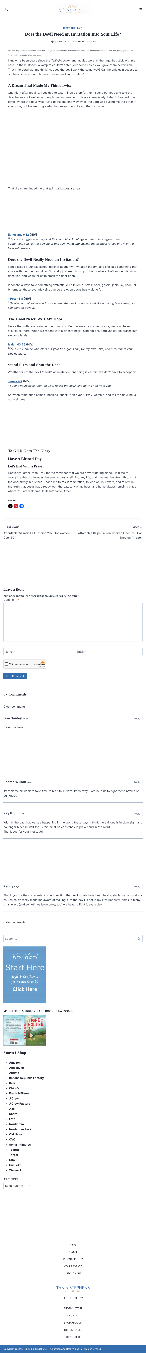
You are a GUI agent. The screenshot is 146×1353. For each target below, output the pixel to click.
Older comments (14, 706)
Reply (137, 718)
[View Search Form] (6, 9)
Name (10, 651)
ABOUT (73, 1252)
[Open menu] (140, 9)
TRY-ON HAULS (73, 1330)
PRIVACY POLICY (73, 1259)
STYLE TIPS (73, 1337)
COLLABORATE (73, 1266)
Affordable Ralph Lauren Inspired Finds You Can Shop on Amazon (110, 532)
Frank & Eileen (19, 1093)
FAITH (80, 28)
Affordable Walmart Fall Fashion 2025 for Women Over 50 (36, 532)
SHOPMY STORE (73, 1308)
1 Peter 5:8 (15, 298)
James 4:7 (15, 381)
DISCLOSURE (73, 1273)
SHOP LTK (73, 1315)
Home (73, 1244)
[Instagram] (70, 1298)
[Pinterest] (75, 1298)
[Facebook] (64, 1298)
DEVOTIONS (69, 28)
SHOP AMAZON (73, 1322)
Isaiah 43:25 (16, 344)
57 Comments (89, 41)
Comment (11, 599)
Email (81, 651)
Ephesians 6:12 (18, 234)
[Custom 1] (81, 1298)
